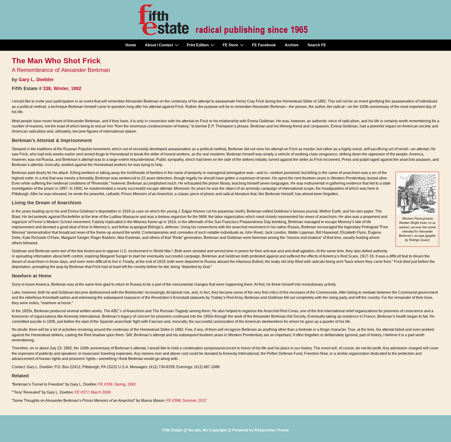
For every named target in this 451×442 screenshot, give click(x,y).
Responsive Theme (271, 430)
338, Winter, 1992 (62, 88)
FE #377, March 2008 (93, 392)
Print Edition (198, 45)
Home (130, 45)
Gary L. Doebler (36, 79)
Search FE (316, 45)
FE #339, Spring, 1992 (117, 384)
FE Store (230, 45)
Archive (292, 45)
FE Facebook (264, 45)
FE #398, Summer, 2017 (186, 401)
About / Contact (159, 45)
